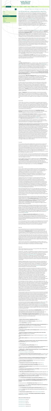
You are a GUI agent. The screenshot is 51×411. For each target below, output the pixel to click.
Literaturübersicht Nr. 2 (22, 404)
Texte (4, 13)
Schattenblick (26, 212)
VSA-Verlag (24, 394)
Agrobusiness (8, 6)
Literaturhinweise (6, 14)
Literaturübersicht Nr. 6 (22, 399)
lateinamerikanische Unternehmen (31, 254)
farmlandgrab (24, 40)
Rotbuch (44, 337)
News (4, 11)
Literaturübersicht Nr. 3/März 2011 (38, 30)
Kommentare (5, 18)
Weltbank (32, 6)
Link (38, 319)
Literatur (4, 21)
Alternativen (13, 6)
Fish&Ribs (25, 6)
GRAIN (37, 39)
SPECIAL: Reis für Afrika (6, 22)
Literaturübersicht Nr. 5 (22, 401)
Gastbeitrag (20, 186)
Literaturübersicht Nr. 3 (22, 402)
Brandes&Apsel (39, 391)
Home (4, 6)
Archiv (36, 6)
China (17, 6)
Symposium (38, 265)
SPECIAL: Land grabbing (6, 16)
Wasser (29, 6)
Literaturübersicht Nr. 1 (22, 406)
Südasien (21, 6)
